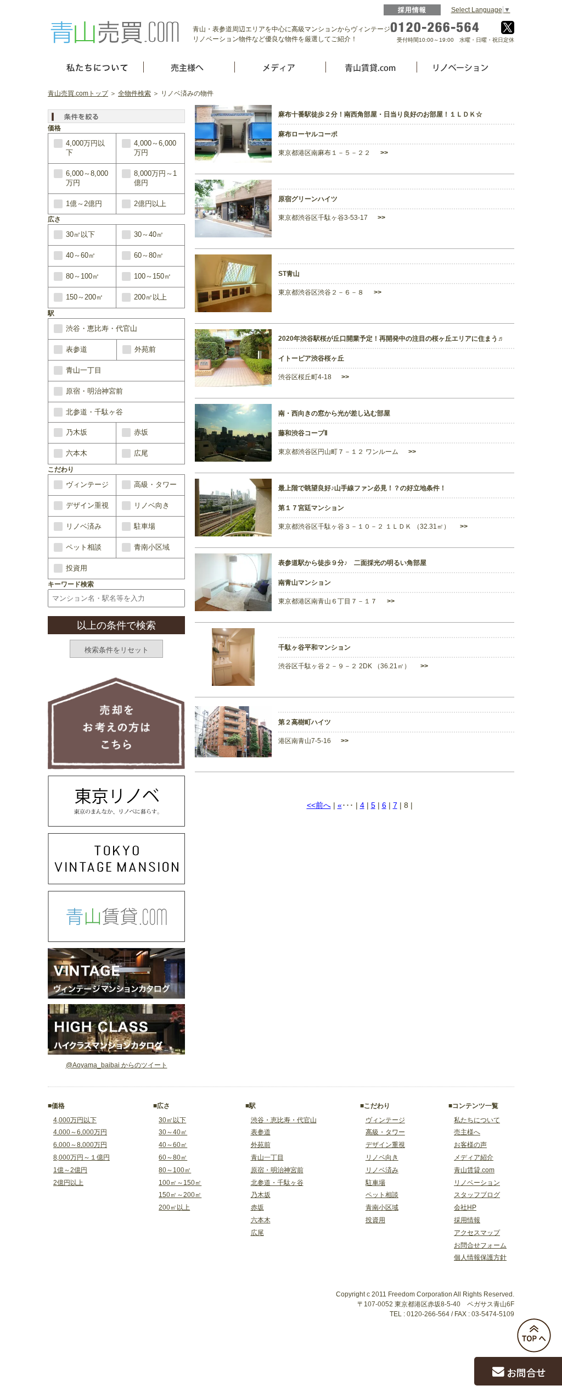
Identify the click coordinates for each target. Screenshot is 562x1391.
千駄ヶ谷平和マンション (314, 647)
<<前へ (319, 805)
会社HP (465, 1207)
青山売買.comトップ (78, 93)
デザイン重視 (87, 505)
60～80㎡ (149, 255)
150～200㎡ (84, 297)
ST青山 (289, 274)
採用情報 (412, 10)
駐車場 (144, 526)
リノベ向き (152, 505)
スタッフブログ (477, 1195)
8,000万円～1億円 (155, 178)
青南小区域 (152, 547)
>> (383, 153)
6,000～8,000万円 (87, 178)
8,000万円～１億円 (81, 1157)
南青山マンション (304, 582)
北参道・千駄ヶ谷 (94, 412)
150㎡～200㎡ (180, 1195)
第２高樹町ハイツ (304, 722)
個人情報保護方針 (480, 1257)
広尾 (141, 453)
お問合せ (526, 1372)
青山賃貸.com (474, 1170)
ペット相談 (84, 547)
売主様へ (467, 1132)
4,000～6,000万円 (155, 148)
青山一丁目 (84, 370)
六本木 (76, 453)
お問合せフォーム (480, 1245)
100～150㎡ (152, 276)
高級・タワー (155, 484)
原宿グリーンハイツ (308, 199)
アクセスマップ (477, 1233)
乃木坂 (76, 432)
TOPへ (534, 1335)
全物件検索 (134, 93)
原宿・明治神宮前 (94, 391)
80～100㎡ (82, 276)
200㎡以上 (150, 297)
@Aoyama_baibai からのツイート (116, 1065)
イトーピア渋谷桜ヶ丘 (311, 358)
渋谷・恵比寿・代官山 (101, 328)
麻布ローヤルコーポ (308, 134)
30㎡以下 (80, 234)
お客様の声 (470, 1145)
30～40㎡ (149, 234)
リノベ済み (84, 526)
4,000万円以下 (85, 148)
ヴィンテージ (87, 484)
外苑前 (145, 349)
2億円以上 (150, 203)
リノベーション (477, 1183)
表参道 (76, 349)
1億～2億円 (84, 203)
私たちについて (477, 1120)
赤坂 (141, 432)
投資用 (76, 568)
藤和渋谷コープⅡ (303, 433)
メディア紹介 (473, 1157)
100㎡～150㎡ (180, 1183)
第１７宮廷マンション (311, 508)
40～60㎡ (80, 255)
